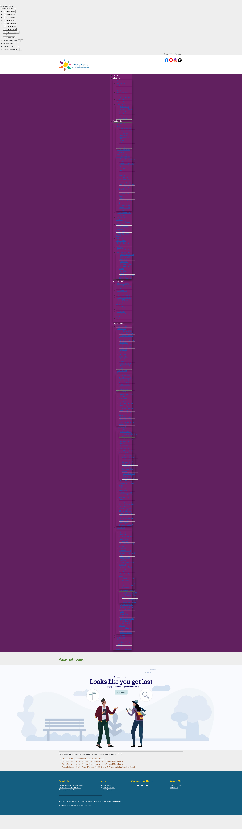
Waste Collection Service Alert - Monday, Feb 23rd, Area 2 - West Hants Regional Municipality (99, 767)
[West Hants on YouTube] (171, 60)
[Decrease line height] (16, 46)
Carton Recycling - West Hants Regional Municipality (83, 758)
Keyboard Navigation (8, 8)
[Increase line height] (19, 46)
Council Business (109, 787)
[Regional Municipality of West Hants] (74, 65)
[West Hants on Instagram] (175, 60)
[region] (121, 707)
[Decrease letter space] (18, 49)
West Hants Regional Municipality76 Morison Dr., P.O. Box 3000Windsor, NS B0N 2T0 (71, 787)
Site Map (178, 54)
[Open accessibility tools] (3, 2)
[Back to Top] (238, 825)
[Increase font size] (18, 43)
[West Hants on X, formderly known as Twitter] (180, 60)
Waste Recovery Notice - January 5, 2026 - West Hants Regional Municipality (92, 761)
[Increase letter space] (21, 49)
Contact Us (168, 54)
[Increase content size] (22, 40)
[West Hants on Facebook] (166, 60)
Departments (107, 785)
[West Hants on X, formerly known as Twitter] (133, 785)
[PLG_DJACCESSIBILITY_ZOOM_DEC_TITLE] (19, 40)
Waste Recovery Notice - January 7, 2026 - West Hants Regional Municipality (92, 764)
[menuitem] (115, 75)
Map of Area (107, 790)
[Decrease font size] (15, 43)
